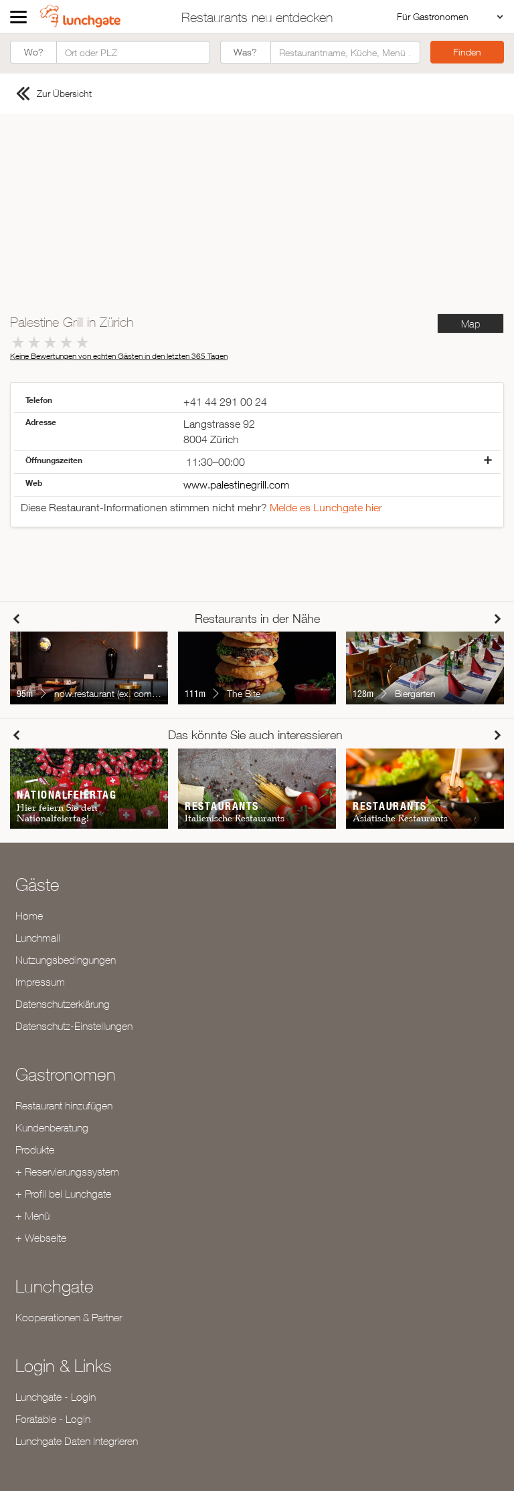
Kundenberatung (51, 1127)
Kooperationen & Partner (68, 1317)
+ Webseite (40, 1238)
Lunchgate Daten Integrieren (76, 1441)
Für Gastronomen (432, 16)
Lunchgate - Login (55, 1397)
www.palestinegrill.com (236, 485)
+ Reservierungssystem (67, 1172)
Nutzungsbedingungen (65, 960)
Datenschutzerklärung (62, 1004)
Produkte (34, 1149)
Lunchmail (37, 938)
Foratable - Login (52, 1419)
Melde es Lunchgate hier (326, 507)
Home (29, 916)
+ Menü (32, 1216)
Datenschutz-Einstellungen (74, 1026)
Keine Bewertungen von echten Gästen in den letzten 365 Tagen (119, 356)
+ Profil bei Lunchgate (63, 1194)
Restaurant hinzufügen (63, 1105)
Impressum (40, 982)
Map (470, 323)
